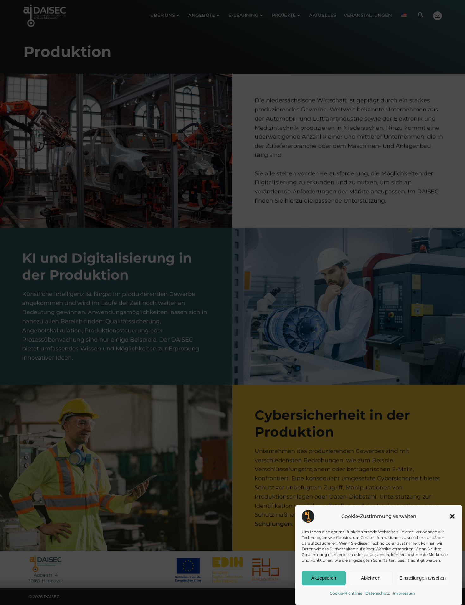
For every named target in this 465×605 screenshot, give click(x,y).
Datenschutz (377, 593)
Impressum (404, 593)
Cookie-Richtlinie (346, 593)
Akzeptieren (323, 578)
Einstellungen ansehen (422, 578)
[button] (452, 516)
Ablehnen (370, 578)
